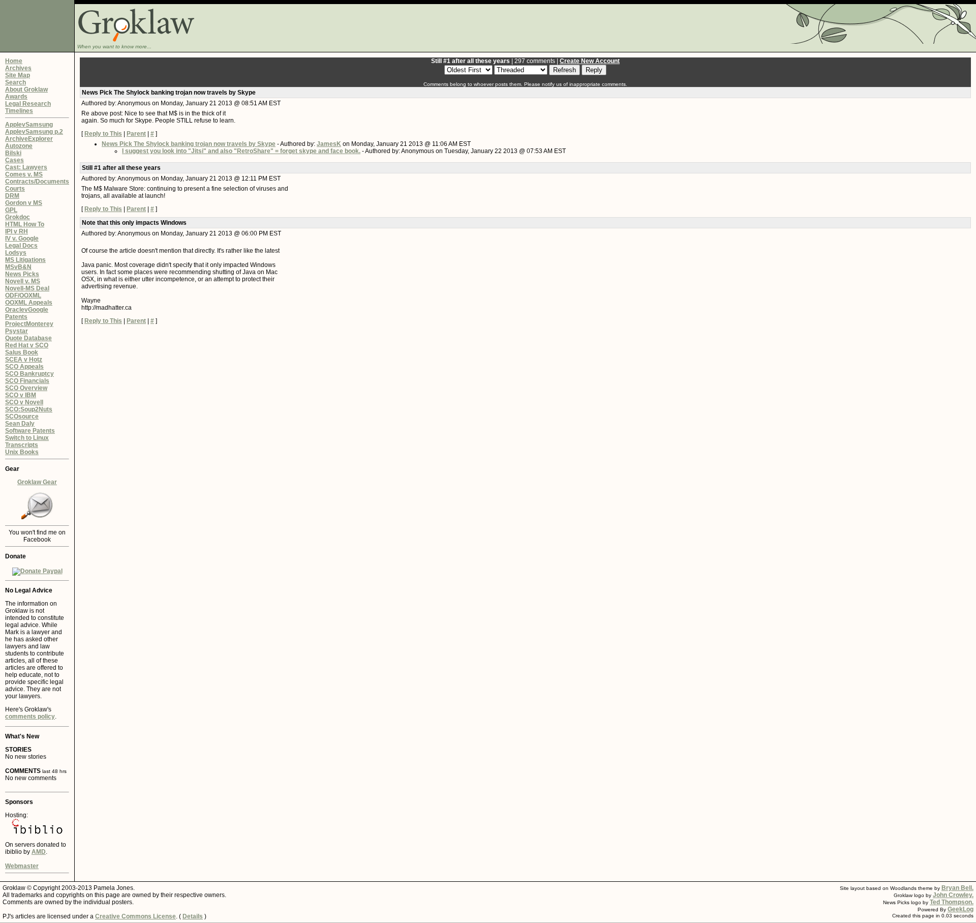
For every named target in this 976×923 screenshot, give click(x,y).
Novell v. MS (22, 281)
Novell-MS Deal (27, 288)
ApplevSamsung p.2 (34, 131)
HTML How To (24, 224)
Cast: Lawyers (26, 167)
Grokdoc (17, 217)
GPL (11, 210)
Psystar (16, 331)
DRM (12, 195)
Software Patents (30, 430)
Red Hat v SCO (26, 345)
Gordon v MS (23, 202)
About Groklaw (26, 89)
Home (13, 61)
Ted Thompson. (951, 902)
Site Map (17, 75)
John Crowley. (953, 895)
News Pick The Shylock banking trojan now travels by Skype (189, 143)
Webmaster (22, 866)
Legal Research (28, 103)
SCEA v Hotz (23, 359)
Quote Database (28, 338)
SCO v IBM (20, 395)
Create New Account (590, 61)
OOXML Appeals (28, 302)
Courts (15, 188)
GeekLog (960, 909)
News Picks (22, 274)
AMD (39, 851)
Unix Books (22, 452)
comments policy (30, 716)
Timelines (19, 110)
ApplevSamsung (29, 124)
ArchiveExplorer (29, 138)
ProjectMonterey (29, 323)
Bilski (13, 153)
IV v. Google (22, 238)
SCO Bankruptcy (29, 373)
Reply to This (103, 133)
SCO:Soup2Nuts (28, 409)
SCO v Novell (24, 402)
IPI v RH (16, 231)
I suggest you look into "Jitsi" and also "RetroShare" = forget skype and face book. (241, 151)
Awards (16, 96)
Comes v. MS (24, 174)
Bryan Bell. (957, 887)
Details (192, 916)
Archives (18, 68)
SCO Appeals (24, 366)
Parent (136, 133)
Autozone (19, 146)
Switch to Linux (27, 437)
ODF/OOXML (23, 295)
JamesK (329, 143)
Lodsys (15, 252)
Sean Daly (20, 423)
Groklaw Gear (37, 482)
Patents (16, 316)
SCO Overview (26, 388)
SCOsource (22, 416)
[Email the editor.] (37, 517)
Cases (14, 160)
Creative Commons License (135, 916)
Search (15, 82)
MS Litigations (25, 259)
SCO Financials (27, 380)
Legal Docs (21, 245)
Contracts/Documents (37, 181)
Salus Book (21, 352)
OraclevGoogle (26, 309)
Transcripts (21, 445)
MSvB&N (18, 267)
